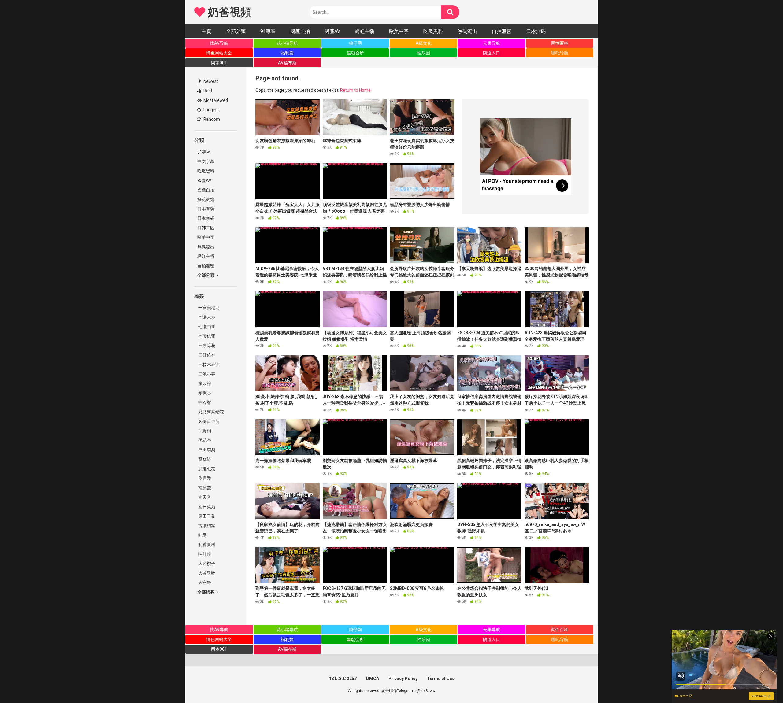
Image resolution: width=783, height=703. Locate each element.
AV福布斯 (287, 62)
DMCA (372, 678)
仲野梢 (204, 430)
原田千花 (206, 516)
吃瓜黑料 (433, 31)
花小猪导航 (287, 43)
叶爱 (202, 535)
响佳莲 (204, 554)
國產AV (332, 31)
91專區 (268, 31)
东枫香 (204, 392)
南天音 (204, 497)
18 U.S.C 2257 (343, 678)
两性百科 (559, 43)
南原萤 (204, 487)
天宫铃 (204, 582)
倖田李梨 (206, 449)
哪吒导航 (559, 52)
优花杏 (204, 440)
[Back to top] (762, 684)
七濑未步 (206, 317)
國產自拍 (300, 31)
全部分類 (236, 31)
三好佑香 (206, 355)
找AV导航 (219, 43)
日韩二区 (205, 227)
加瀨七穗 (206, 468)
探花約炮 (205, 199)
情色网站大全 (219, 52)
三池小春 (206, 374)
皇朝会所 (355, 52)
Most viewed (215, 100)
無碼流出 (467, 31)
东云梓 (204, 383)
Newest (210, 81)
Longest (210, 109)
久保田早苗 (208, 421)
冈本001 (219, 62)
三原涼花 (206, 345)
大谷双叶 (206, 573)
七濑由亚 (206, 326)
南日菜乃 (206, 506)
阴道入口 (491, 52)
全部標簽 (206, 592)
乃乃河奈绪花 (210, 411)
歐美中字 (399, 31)
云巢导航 (491, 43)
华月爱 (204, 478)
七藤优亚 (206, 336)
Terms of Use (441, 678)
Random (211, 119)
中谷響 (204, 402)
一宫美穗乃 (208, 307)
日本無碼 (536, 31)
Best (207, 90)
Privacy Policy (402, 678)
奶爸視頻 (228, 12)
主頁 (206, 31)
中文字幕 (205, 161)
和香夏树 (206, 544)
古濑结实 (206, 525)
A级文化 (424, 43)
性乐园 (423, 52)
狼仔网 (355, 43)
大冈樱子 (206, 563)
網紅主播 (364, 31)
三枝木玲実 (208, 364)
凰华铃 (204, 459)
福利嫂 (287, 52)
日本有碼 (205, 208)
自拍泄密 (501, 31)
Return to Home (355, 90)
